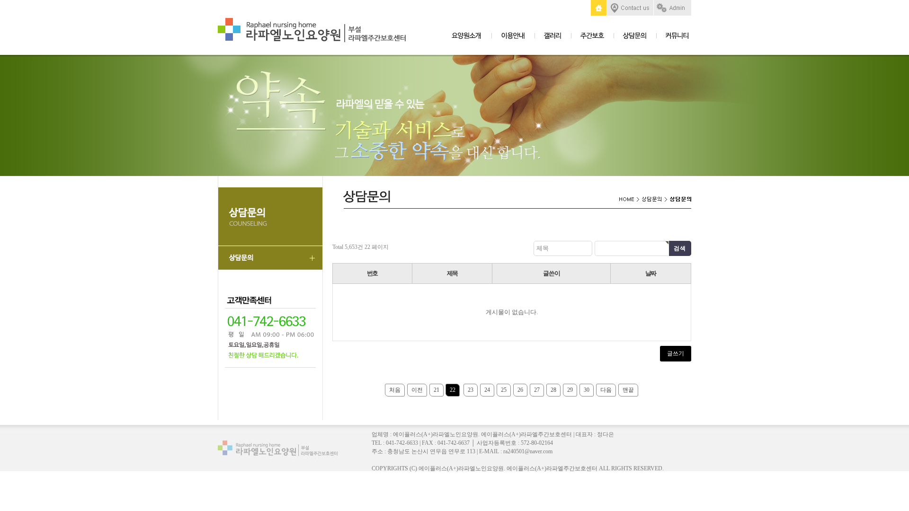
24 (487, 390)
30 (586, 390)
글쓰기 (675, 353)
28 (553, 390)
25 (504, 390)
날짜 (650, 273)
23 (470, 390)
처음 (395, 390)
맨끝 (628, 390)
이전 (417, 390)
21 (436, 390)
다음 (606, 390)
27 (537, 390)
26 (520, 390)
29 (570, 390)
